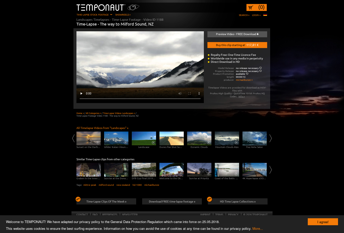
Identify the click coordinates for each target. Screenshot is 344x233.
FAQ (95, 214)
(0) (261, 7)
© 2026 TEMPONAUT (255, 214)
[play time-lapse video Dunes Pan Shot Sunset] (171, 138)
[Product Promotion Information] (247, 73)
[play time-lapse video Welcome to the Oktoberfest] (171, 170)
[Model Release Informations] (260, 68)
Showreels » (123, 14)
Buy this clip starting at (237, 45)
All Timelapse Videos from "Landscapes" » (102, 128)
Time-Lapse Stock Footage (93, 14)
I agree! (323, 221)
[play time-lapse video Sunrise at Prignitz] (199, 170)
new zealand (123, 184)
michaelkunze (151, 184)
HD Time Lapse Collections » (238, 201)
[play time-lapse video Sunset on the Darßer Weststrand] (88, 138)
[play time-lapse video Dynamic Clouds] (199, 138)
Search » (244, 15)
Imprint (205, 214)
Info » (241, 96)
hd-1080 (137, 184)
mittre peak (89, 184)
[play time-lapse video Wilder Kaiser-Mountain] (116, 138)
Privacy (233, 214)
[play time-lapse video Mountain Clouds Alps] (227, 138)
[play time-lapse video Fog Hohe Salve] (254, 138)
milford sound (106, 184)
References (109, 214)
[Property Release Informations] (260, 71)
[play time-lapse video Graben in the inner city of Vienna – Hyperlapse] (88, 170)
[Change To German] (265, 15)
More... (257, 228)
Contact (82, 214)
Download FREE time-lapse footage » (172, 201)
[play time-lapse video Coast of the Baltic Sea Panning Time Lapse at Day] (227, 170)
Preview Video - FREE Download (236, 34)
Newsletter (130, 214)
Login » (256, 15)
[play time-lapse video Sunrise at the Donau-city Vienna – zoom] (116, 170)
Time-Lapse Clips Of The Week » (106, 201)
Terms (219, 214)
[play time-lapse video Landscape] (144, 138)
